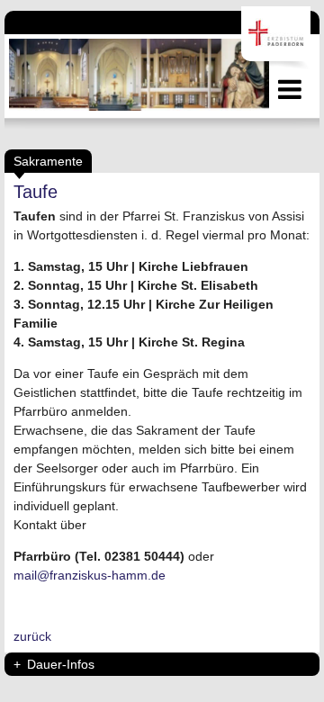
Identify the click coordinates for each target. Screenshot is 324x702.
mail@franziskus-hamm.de (90, 575)
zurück (32, 636)
